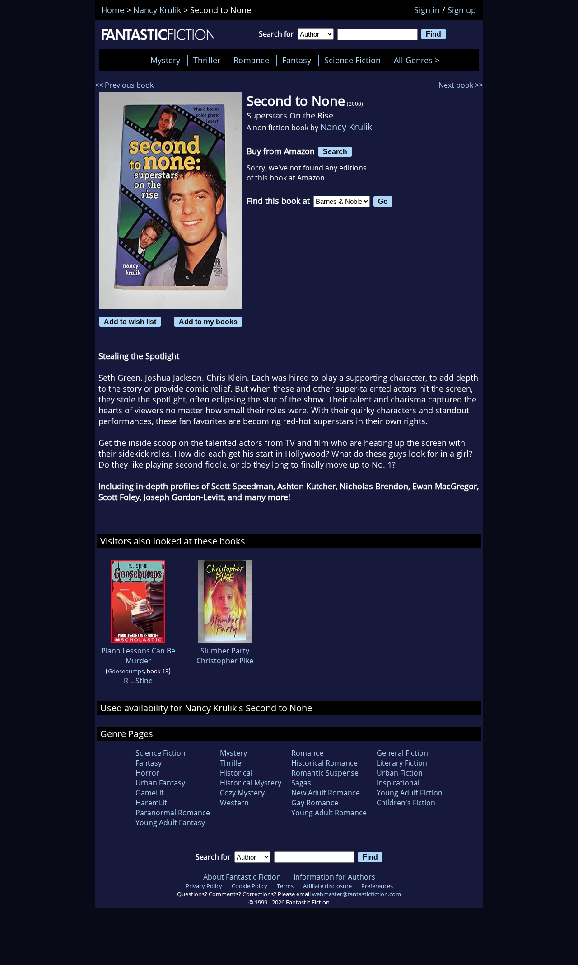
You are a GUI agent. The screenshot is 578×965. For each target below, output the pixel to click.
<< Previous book (124, 85)
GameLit (149, 793)
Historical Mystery (250, 783)
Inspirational (398, 783)
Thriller (206, 60)
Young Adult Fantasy (170, 823)
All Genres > (419, 60)
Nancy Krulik (346, 127)
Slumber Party (224, 651)
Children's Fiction (406, 803)
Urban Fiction (400, 773)
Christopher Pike (224, 661)
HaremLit (151, 803)
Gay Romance (314, 803)
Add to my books (208, 321)
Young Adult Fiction (410, 793)
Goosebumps (126, 671)
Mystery (165, 60)
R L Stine (138, 681)
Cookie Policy (249, 886)
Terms (285, 886)
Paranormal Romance (172, 813)
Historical (236, 773)
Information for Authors (334, 877)
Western (234, 803)
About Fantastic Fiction (242, 877)
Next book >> (460, 85)
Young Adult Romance (329, 813)
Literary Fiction (402, 763)
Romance (251, 60)
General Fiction (402, 753)
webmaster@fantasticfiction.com (356, 894)
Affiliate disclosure (327, 886)
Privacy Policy (204, 886)
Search (335, 151)
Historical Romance (324, 763)
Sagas (301, 783)
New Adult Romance (325, 793)
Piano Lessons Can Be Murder (138, 656)
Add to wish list (130, 321)
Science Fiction (352, 60)
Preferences (377, 886)
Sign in (427, 10)
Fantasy (296, 60)
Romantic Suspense (325, 773)
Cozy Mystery (242, 793)
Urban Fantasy (160, 783)
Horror (147, 773)
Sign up (461, 10)
